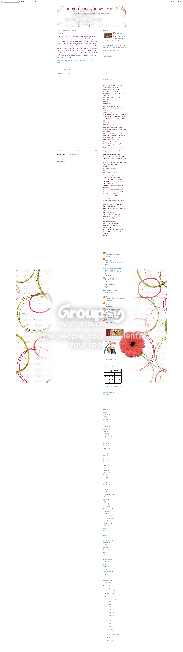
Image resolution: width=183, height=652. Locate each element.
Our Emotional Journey (112, 315)
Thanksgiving (107, 542)
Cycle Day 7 (110, 610)
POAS (104, 521)
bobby (105, 434)
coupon (105, 441)
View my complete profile (112, 50)
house (105, 487)
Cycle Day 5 (110, 615)
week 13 (105, 562)
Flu (104, 465)
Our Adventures (110, 303)
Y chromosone (107, 571)
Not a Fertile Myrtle (111, 284)
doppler (105, 448)
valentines (106, 557)
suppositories (107, 540)
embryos (105, 455)
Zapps (105, 574)
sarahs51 (118, 33)
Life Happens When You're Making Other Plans (113, 260)
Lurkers (105, 501)
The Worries (110, 637)
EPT (104, 458)
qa (104, 528)
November (110, 593)
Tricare (105, 547)
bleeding (105, 429)
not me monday (107, 516)
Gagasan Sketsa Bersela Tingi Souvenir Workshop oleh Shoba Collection (113, 271)
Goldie (105, 477)
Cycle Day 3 (110, 621)
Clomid (105, 439)
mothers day (106, 511)
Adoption (107, 304)
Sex (104, 533)
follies (105, 468)
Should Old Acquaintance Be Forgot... (115, 298)
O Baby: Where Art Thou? (113, 309)
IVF (63, 62)
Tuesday (105, 550)
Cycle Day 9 (110, 604)
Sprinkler (105, 538)
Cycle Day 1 (110, 626)
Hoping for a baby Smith (91, 9)
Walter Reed (106, 559)
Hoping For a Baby (111, 291)
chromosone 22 (107, 436)
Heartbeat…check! (110, 292)
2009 (107, 588)
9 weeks (105, 415)
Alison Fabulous (110, 323)
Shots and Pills (111, 632)
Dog (104, 446)
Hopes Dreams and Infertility (114, 268)
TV (104, 552)
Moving (107, 286)
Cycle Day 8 (110, 607)
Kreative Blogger (108, 494)
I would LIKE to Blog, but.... (112, 311)
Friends (105, 470)
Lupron (105, 499)
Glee (104, 475)
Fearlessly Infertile (111, 278)
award (105, 422)
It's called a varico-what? (113, 320)
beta (104, 424)
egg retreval (106, 453)
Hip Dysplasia (107, 484)
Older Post (97, 150)
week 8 (105, 564)
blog (104, 431)
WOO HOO (110, 629)
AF (104, 417)
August (109, 641)
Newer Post (60, 150)
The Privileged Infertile (112, 297)
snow (104, 535)
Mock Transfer (107, 509)
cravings (105, 443)
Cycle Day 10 (110, 601)
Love (104, 497)
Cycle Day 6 (110, 612)
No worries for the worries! (114, 634)
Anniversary (106, 419)
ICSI (104, 489)
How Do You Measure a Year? (113, 280)
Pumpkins (106, 526)
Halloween (106, 480)
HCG (104, 482)
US (104, 554)
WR (104, 569)
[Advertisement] (72, 134)
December (110, 591)
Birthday (105, 427)
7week (105, 412)
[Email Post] (94, 60)
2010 (107, 586)
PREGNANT (106, 523)
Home (78, 150)
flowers (105, 463)
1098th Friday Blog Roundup (112, 254)
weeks (105, 567)
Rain (104, 530)
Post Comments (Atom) (71, 154)
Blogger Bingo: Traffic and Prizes (112, 386)
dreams (105, 451)
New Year (106, 513)
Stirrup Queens (109, 253)
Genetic (105, 472)
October (109, 596)
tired (104, 545)
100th (105, 410)
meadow (105, 504)
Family (105, 460)
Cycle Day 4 (110, 618)
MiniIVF (105, 506)
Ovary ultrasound (108, 518)
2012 (107, 583)
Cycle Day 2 (110, 623)
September (110, 599)
